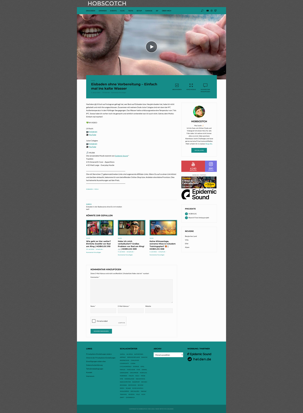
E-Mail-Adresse (123, 306)
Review (140, 385)
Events (113, 11)
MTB (121, 379)
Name (93, 306)
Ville (186, 240)
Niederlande (129, 379)
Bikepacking (124, 360)
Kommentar (95, 277)
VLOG (122, 11)
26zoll (122, 354)
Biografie (208, 144)
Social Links (199, 150)
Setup (139, 11)
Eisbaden (89, 189)
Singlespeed (124, 391)
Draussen (90, 11)
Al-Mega (130, 354)
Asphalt (123, 357)
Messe (143, 376)
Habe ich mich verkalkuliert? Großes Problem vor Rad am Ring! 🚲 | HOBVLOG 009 (131, 245)
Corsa (133, 363)
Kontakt (89, 372)
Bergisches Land (191, 236)
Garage (148, 11)
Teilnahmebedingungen (94, 369)
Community (124, 363)
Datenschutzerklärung (94, 365)
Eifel (186, 244)
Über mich (166, 11)
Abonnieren (177, 89)
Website (148, 306)
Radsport (136, 382)
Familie (122, 369)
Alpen (187, 247)
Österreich (130, 397)
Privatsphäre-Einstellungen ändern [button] (99, 354)
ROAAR (128, 388)
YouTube (92, 134)
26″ (157, 11)
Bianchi (144, 357)
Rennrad (123, 385)
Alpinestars (138, 354)
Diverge (136, 366)
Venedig (131, 394)
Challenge (135, 360)
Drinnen (103, 11)
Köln (96, 189)
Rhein (122, 388)
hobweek (123, 376)
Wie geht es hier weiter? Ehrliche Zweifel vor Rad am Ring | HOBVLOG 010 (98, 244)
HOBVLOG (143, 373)
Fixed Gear (131, 369)
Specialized (135, 391)
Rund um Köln (137, 388)
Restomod (132, 385)
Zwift (122, 397)
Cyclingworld (125, 366)
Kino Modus (191, 89)
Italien (131, 376)
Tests (130, 11)
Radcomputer (125, 382)
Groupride (134, 373)
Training (123, 394)
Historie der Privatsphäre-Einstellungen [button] (100, 358)
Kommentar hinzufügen (118, 92)
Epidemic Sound (121, 156)
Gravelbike (124, 373)
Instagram (93, 131)
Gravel (144, 369)
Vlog (143, 394)
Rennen (144, 382)
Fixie (138, 369)
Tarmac (144, 391)
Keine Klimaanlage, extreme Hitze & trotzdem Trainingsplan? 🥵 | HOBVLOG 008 (163, 245)
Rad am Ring (140, 379)
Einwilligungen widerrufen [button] (96, 361)
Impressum (90, 376)
